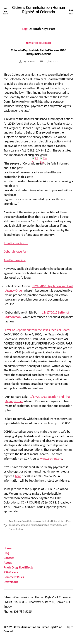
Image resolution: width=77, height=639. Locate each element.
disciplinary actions (18, 525)
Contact (9, 558)
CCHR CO (31, 61)
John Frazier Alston (16, 243)
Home (7, 548)
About (8, 563)
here (18, 476)
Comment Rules (14, 577)
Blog (6, 553)
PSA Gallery (11, 572)
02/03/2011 (51, 61)
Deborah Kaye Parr (16, 252)
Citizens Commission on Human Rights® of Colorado (38, 10)
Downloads (11, 582)
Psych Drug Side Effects (18, 567)
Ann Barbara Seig (15, 260)
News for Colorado (38, 43)
